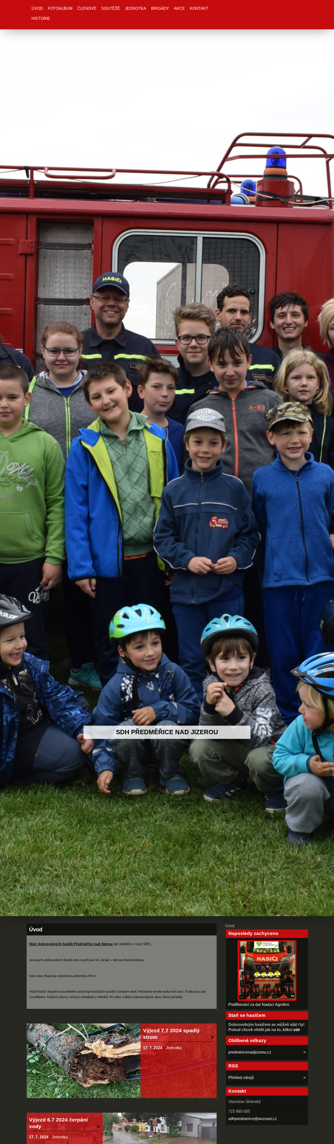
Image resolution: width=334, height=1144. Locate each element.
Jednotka (135, 8)
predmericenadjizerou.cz (249, 1052)
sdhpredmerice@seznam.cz (252, 1119)
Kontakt (199, 8)
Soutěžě (110, 8)
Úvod (37, 8)
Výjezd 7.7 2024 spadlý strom (171, 1034)
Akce (179, 8)
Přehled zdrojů (241, 1078)
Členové (86, 8)
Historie (41, 18)
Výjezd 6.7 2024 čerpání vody (58, 1123)
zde (296, 1030)
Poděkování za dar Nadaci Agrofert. (259, 1004)
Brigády (160, 8)
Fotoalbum (60, 8)
